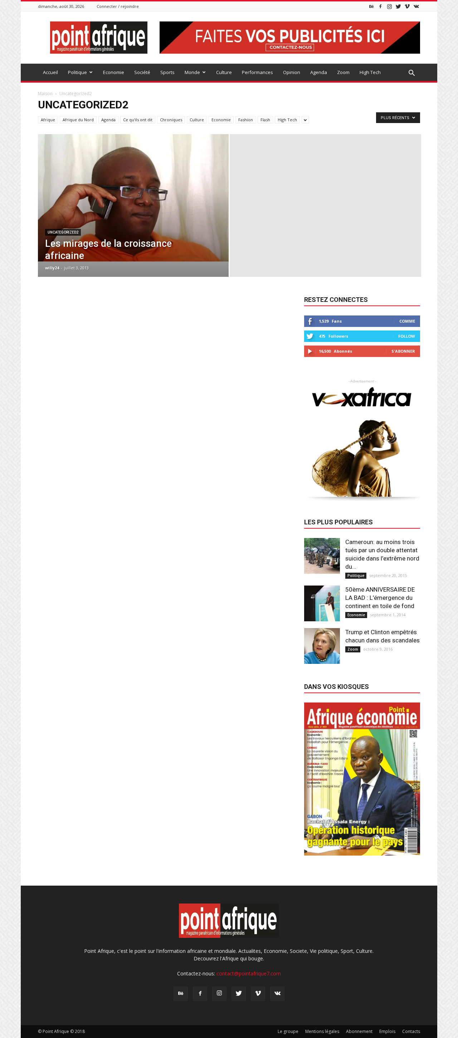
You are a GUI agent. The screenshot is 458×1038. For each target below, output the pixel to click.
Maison (45, 93)
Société (142, 72)
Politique (77, 72)
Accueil (50, 72)
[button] (411, 73)
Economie (113, 72)
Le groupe (288, 1031)
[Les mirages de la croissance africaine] (133, 197)
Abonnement (359, 1031)
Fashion (245, 119)
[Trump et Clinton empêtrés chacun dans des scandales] (322, 646)
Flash (265, 119)
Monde (192, 72)
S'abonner (403, 351)
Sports (167, 72)
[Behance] (371, 6)
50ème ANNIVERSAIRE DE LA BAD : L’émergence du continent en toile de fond (380, 597)
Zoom (343, 72)
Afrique (48, 119)
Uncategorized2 (63, 232)
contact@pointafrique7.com (248, 973)
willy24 (52, 267)
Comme (407, 321)
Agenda (318, 72)
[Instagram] (389, 6)
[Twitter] (398, 6)
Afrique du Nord (78, 119)
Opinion (291, 72)
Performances (257, 72)
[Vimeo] (407, 6)
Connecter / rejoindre (118, 6)
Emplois (387, 1031)
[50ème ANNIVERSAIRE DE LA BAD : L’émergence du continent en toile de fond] (322, 603)
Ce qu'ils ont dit (137, 119)
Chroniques (171, 119)
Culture (224, 72)
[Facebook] (380, 6)
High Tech (370, 72)
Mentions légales (322, 1031)
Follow (406, 336)
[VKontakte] (416, 6)
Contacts (411, 1031)
